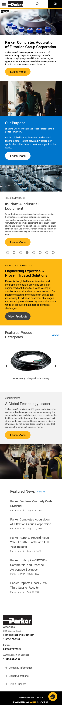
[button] (52, 696)
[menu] (4, 4)
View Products (18, 316)
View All (41, 491)
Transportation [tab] (53, 252)
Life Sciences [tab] (33, 252)
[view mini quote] (55, 4)
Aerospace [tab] (7, 252)
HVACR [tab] (20, 252)
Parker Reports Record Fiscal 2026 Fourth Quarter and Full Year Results (29, 542)
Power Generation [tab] (46, 252)
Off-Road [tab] (40, 252)
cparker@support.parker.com (18, 635)
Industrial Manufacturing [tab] (27, 252)
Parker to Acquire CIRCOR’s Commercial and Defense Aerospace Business (28, 564)
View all (55, 335)
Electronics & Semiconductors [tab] (14, 252)
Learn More (18, 72)
